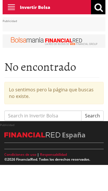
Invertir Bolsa (35, 7)
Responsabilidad (53, 154)
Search (92, 116)
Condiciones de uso (20, 154)
